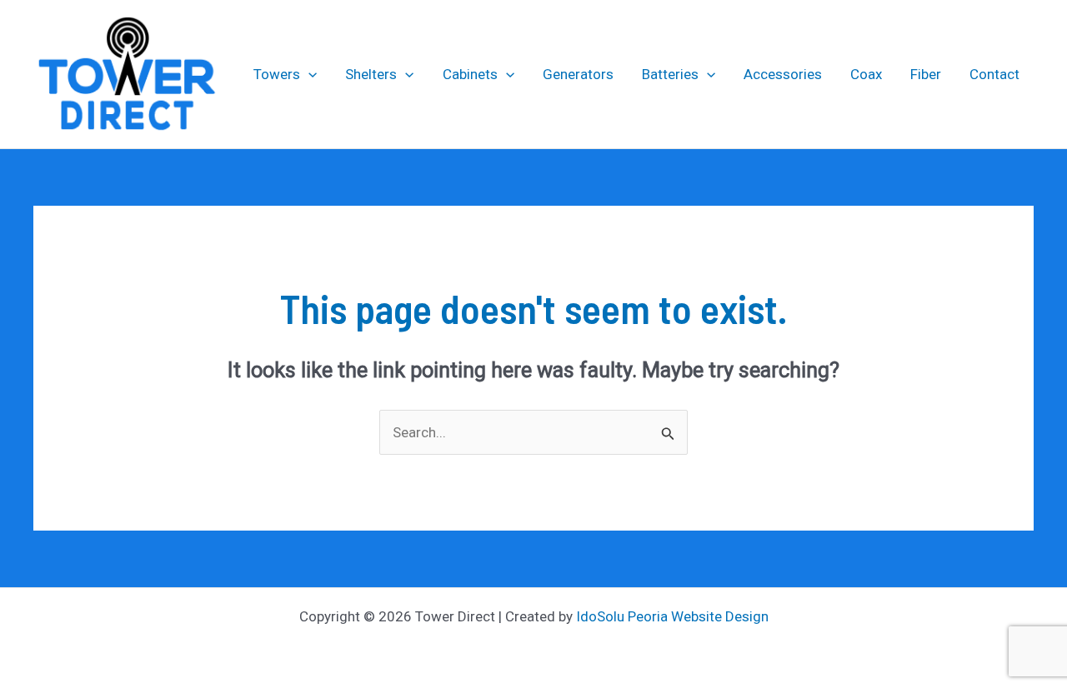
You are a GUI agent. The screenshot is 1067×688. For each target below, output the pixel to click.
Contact (994, 74)
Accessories (783, 74)
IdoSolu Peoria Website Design (672, 616)
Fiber (925, 74)
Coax (866, 74)
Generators (578, 74)
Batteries (670, 74)
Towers (276, 74)
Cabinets (470, 74)
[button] (308, 74)
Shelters (371, 74)
